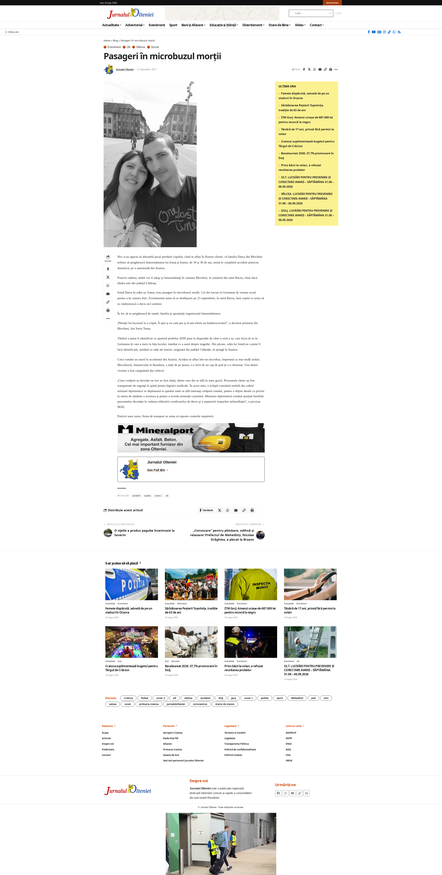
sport (280, 698)
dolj (221, 698)
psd (313, 698)
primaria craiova (149, 704)
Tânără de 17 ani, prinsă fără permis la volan (309, 610)
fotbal (144, 698)
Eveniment (114, 47)
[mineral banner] (191, 437)
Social (155, 47)
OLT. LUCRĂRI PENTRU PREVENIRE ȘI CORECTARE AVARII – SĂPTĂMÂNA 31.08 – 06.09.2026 (306, 181)
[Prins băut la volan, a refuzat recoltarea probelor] (250, 642)
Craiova (128, 698)
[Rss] (399, 32)
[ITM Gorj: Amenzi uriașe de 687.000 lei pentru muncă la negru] (250, 584)
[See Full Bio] (167, 470)
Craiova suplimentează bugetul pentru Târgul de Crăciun (131, 668)
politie (264, 698)
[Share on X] (309, 69)
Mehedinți (182, 603)
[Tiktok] (299, 793)
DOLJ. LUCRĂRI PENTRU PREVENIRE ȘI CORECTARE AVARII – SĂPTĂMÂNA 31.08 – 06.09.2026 (306, 215)
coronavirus (200, 704)
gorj (233, 698)
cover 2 (160, 698)
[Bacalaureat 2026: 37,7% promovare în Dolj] (191, 642)
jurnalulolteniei (176, 704)
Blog (115, 40)
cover (127, 704)
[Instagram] (384, 32)
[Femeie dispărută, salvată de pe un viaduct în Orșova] (131, 584)
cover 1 (158, 496)
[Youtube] (292, 793)
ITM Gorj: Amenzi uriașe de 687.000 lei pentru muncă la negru (250, 610)
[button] (325, 69)
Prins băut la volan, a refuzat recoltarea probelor (243, 668)
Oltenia (140, 47)
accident (136, 496)
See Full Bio (156, 470)
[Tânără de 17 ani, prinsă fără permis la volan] (310, 584)
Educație (175, 661)
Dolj (120, 661)
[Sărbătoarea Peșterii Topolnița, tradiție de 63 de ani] (191, 584)
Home (107, 40)
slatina (188, 698)
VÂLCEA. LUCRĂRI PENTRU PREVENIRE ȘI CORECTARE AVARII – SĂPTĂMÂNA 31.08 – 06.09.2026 (305, 198)
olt (167, 496)
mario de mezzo (224, 704)
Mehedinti (297, 698)
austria (147, 496)
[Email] (320, 69)
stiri (326, 698)
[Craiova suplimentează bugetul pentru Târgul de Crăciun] (131, 642)
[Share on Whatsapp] (314, 69)
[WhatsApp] (394, 32)
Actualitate (110, 603)
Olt (128, 47)
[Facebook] (369, 32)
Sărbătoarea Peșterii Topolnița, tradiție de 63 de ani (191, 610)
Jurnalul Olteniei (125, 69)
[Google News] (379, 32)
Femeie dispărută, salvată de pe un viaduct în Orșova (128, 610)
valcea (112, 704)
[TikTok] (389, 32)
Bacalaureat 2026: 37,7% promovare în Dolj (191, 668)
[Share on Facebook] (303, 69)
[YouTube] (374, 32)
